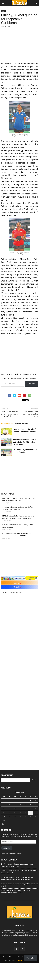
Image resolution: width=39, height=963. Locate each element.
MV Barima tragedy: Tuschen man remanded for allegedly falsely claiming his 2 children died (18, 517)
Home (5, 957)
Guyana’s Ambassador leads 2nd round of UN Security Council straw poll (17, 508)
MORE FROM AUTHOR (21, 423)
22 (30, 813)
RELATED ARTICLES (7, 423)
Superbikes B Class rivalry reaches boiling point (30, 414)
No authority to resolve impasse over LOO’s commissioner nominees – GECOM (16, 535)
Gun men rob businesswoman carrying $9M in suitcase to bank (17, 526)
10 (4, 809)
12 (15, 809)
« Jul (2, 824)
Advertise (12, 957)
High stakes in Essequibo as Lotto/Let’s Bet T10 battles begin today (24, 441)
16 (35, 809)
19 (15, 813)
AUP (18, 957)
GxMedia (20, 960)
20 (20, 813)
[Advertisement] (19, 44)
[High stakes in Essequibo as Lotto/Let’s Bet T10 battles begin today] (6, 442)
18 (9, 813)
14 (25, 809)
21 (25, 813)
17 (4, 813)
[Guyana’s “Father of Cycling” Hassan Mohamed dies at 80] (6, 431)
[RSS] (22, 949)
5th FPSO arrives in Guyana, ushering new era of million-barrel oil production (18, 499)
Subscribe (31, 384)
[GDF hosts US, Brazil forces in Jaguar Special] (6, 452)
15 (30, 809)
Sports (3, 11)
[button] (36, 3)
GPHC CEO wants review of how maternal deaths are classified (10, 414)
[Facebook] (16, 949)
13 (20, 809)
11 (9, 809)
